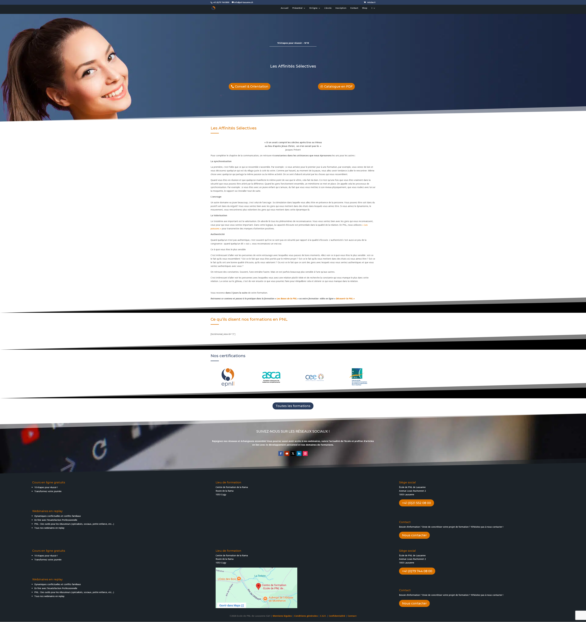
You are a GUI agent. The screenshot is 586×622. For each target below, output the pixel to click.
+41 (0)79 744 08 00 (417, 571)
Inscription (340, 8)
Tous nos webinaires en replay (49, 596)
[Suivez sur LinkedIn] (299, 453)
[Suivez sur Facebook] (280, 453)
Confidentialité (337, 615)
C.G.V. (323, 615)
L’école (327, 8)
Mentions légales (282, 615)
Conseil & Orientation (251, 86)
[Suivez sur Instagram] (305, 453)
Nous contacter (414, 535)
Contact (354, 8)
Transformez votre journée (47, 491)
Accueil (284, 8)
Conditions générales (306, 615)
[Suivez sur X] (293, 453)
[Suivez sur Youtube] (286, 453)
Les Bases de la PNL (287, 298)
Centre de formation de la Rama (232, 555)
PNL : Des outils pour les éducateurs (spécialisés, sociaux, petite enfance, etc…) (74, 523)
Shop (364, 8)
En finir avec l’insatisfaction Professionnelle (55, 519)
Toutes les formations (293, 406)
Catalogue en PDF (338, 86)
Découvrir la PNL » (345, 298)
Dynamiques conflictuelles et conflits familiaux (57, 515)
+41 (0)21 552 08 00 (416, 503)
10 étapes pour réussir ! (46, 487)
